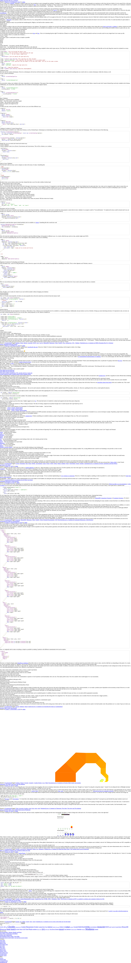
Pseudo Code (39, 929)
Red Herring (61, 520)
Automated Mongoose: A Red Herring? (9, 481)
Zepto (1, 432)
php (33, 808)
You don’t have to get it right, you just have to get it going (14, 937)
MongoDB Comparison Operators (103, 498)
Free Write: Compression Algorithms (9, 933)
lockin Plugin (22, 853)
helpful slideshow (30, 467)
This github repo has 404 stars (7, 371)
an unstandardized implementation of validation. (89, 356)
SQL (73, 343)
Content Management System (27, 899)
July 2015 (2, 946)
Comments (4, 961)
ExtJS (1, 441)
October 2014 (3, 954)
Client (17, 808)
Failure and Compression (6, 935)
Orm (64, 343)
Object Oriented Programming (47, 520)
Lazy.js (55, 10)
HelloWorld (81, 927)
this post (7, 799)
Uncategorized (8, 343)
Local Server (23, 849)
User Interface (67, 929)
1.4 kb (12, 363)
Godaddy (71, 927)
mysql (30, 808)
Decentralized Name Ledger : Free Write (9, 936)
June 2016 (2, 940)
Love (43, 783)
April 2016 (2, 941)
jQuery (9, 407)
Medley (2, 446)
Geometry (31, 783)
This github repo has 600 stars (7, 370)
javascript (30, 343)
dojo (1, 440)
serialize (82, 463)
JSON (34, 343)
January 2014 (3, 955)
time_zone (60, 791)
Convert (17, 463)
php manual (16, 799)
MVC (49, 899)
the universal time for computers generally (103, 791)
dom (27, 463)
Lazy (38, 343)
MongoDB (46, 343)
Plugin (59, 463)
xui (1, 439)
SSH (46, 929)
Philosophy (29, 849)
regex (30, 921)
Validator (77, 343)
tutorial (37, 921)
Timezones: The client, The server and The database (12, 784)
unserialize (86, 463)
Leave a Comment (99, 343)
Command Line (18, 927)
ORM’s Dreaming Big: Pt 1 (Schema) (9, 0)
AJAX (1, 927)
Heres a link (113, 462)
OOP (56, 520)
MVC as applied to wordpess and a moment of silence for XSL (15, 850)
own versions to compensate (68, 475)
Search (77, 463)
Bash (6, 927)
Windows (83, 929)
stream (37, 222)
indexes (25, 343)
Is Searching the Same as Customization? (10, 521)
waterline (12, 3)
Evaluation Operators (118, 498)
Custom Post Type (39, 899)
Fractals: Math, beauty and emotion (8, 708)
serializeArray (102, 375)
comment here (28, 416)
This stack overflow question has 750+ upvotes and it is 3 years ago (16, 373)
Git (20, 921)
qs (35, 401)
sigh (39, 808)
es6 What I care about (5, 465)
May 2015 (2, 947)
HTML (33, 463)
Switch (48, 929)
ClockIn (17, 849)
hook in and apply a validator (110, 26)
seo (37, 849)
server (35, 808)
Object (55, 463)
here (35, 4)
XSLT (30, 890)
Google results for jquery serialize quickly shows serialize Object (15, 374)
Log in (1, 958)
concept (17, 706)
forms (21, 343)
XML (58, 899)
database (18, 343)
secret (34, 921)
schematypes (69, 343)
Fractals (26, 783)
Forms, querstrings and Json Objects (8, 344)
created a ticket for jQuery (25, 362)
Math (46, 783)
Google (13, 407)
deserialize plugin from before (104, 382)
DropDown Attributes (23, 663)
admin (23, 2)
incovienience (39, 463)
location (26, 808)
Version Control (74, 929)
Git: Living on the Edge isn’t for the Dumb (10, 900)
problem (63, 463)
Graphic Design (38, 783)
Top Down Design (54, 929)
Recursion (50, 783)
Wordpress (43, 808)
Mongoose (51, 343)
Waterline (82, 343)
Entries (3, 959)
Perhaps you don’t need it (6, 447)
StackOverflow (19, 407)
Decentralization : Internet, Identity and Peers (11, 932)
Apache (17, 921)
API (4, 927)
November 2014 (4, 952)
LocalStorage (3, 13)
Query (67, 463)
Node (56, 343)
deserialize (22, 463)
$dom (1, 437)
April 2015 (2, 948)
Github (23, 921)
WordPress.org (3, 962)
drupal (26, 706)
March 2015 (3, 950)
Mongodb (9, 19)
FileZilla (54, 927)
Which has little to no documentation (118, 484)
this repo (120, 360)
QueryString (72, 463)
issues (44, 463)
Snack (1, 436)
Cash (1, 433)
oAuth (27, 921)
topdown (30, 706)
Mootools (2, 443)
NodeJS (60, 343)
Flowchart (57, 927)
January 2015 (3, 951)
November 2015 (4, 944)
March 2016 (3, 943)
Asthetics (17, 783)
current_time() (34, 791)
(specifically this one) (33, 347)
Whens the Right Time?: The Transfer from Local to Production (15, 809)
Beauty (22, 783)
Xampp (46, 849)
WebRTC (2, 469)
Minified (2, 435)
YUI (1, 444)
